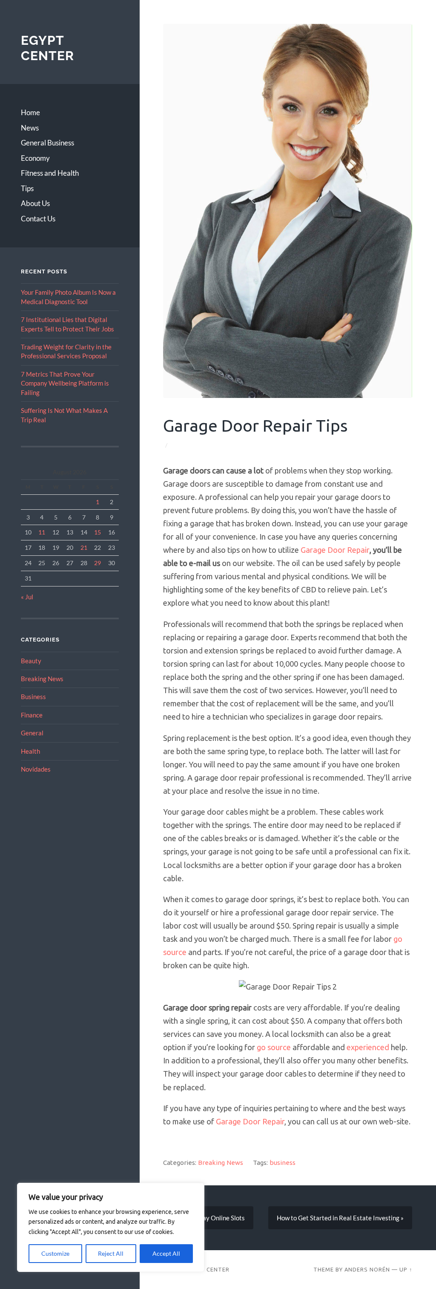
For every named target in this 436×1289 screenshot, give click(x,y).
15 (97, 532)
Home (30, 112)
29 (97, 562)
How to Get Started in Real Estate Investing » (340, 1218)
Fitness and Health (50, 172)
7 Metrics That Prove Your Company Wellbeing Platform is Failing (65, 383)
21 (83, 547)
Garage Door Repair (335, 550)
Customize (55, 1253)
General (32, 733)
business (282, 1162)
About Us (35, 203)
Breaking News (42, 678)
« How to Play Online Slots (208, 1218)
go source (274, 1047)
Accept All (166, 1253)
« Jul (27, 597)
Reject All (110, 1253)
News (30, 127)
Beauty (31, 661)
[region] (110, 1227)
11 (41, 532)
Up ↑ (405, 1269)
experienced (368, 1047)
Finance (32, 715)
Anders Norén (367, 1269)
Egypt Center (47, 48)
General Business (47, 142)
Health (30, 751)
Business (33, 696)
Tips (27, 188)
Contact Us (38, 218)
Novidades (36, 769)
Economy (35, 158)
